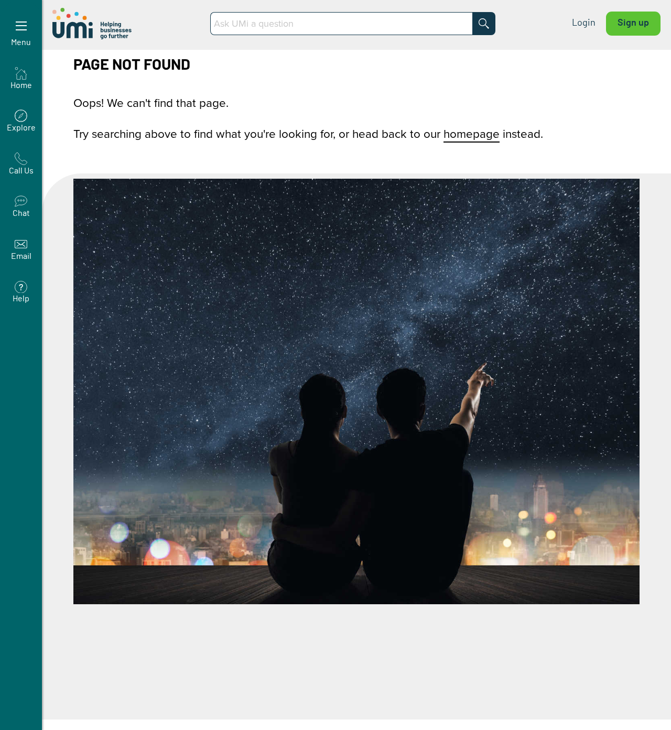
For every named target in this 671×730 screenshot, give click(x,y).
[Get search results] (483, 23)
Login (584, 23)
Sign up (633, 23)
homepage (471, 133)
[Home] (93, 23)
